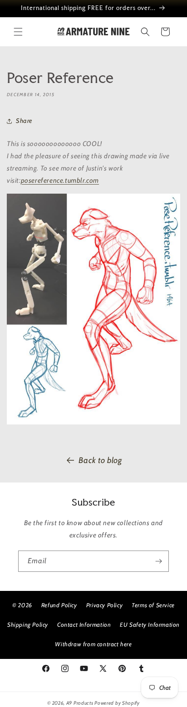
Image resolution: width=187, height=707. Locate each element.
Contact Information (84, 624)
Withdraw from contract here (93, 644)
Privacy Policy (104, 605)
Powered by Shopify (117, 703)
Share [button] (24, 121)
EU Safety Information (150, 624)
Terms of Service (153, 605)
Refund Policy (59, 605)
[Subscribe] (158, 561)
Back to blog (100, 460)
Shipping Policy (27, 624)
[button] (18, 32)
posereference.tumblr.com (60, 180)
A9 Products (80, 703)
